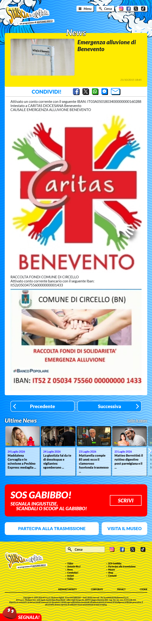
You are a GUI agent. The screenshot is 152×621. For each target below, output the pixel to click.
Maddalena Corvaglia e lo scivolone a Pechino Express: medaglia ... (22, 461)
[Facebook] (128, 9)
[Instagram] (121, 9)
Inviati (70, 575)
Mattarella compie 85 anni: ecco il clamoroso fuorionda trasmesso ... (94, 463)
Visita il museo (124, 528)
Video (70, 563)
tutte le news (137, 420)
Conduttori (72, 572)
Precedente (42, 406)
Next (150, 451)
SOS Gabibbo (114, 563)
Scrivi (125, 500)
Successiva (109, 406)
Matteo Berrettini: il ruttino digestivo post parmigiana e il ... (128, 461)
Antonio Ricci (73, 566)
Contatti (112, 575)
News (70, 569)
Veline (70, 578)
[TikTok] (143, 9)
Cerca (108, 9)
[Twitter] (136, 9)
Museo (111, 569)
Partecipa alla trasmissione (52, 528)
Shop (110, 572)
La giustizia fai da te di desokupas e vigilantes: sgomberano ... (57, 461)
